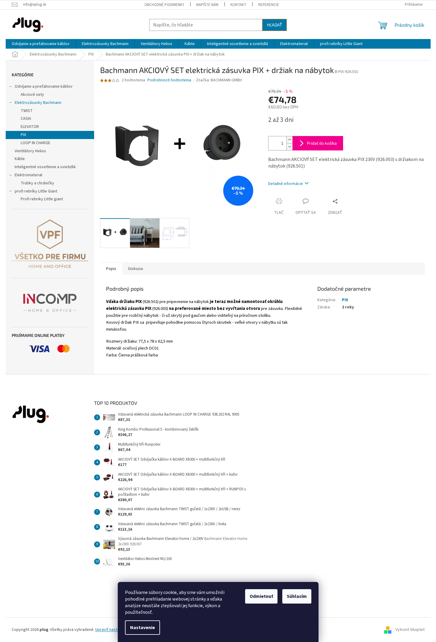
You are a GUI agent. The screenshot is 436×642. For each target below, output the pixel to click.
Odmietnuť (261, 596)
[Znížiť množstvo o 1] (289, 146)
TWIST (27, 111)
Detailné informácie (285, 184)
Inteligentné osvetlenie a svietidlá (45, 167)
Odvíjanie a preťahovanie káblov (44, 86)
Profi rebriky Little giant (42, 199)
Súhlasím (297, 596)
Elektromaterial (28, 175)
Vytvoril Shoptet (410, 630)
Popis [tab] (111, 269)
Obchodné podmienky (164, 5)
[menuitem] (41, 44)
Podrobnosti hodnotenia (169, 80)
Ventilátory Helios (30, 151)
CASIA (26, 119)
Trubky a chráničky (37, 183)
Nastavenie (142, 627)
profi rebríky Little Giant (36, 191)
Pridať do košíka (322, 143)
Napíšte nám (207, 5)
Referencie (268, 5)
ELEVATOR (30, 127)
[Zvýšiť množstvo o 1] (289, 139)
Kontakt (238, 5)
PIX (23, 135)
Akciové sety (32, 95)
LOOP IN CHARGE (35, 143)
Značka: (219, 80)
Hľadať (274, 24)
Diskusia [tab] (135, 269)
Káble (20, 159)
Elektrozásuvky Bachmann (38, 103)
